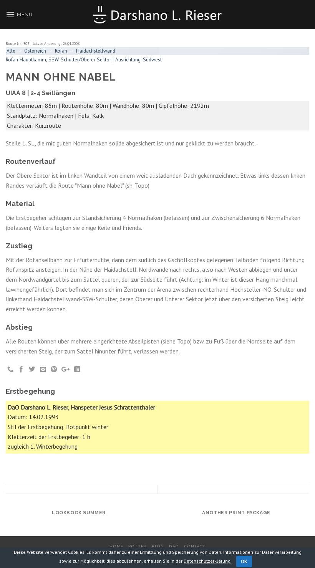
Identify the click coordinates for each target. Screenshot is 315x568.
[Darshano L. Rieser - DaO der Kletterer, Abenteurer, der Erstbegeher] (157, 14)
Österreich (35, 50)
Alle (11, 50)
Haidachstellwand (95, 50)
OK (244, 561)
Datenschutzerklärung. (207, 561)
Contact (194, 546)
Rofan (61, 50)
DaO (174, 546)
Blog (158, 546)
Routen (137, 546)
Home (116, 546)
